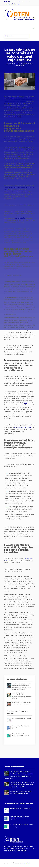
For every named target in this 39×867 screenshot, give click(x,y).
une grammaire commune (22, 427)
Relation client (26, 63)
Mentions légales (25, 863)
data (25, 403)
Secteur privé (19, 66)
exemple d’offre (20, 218)
